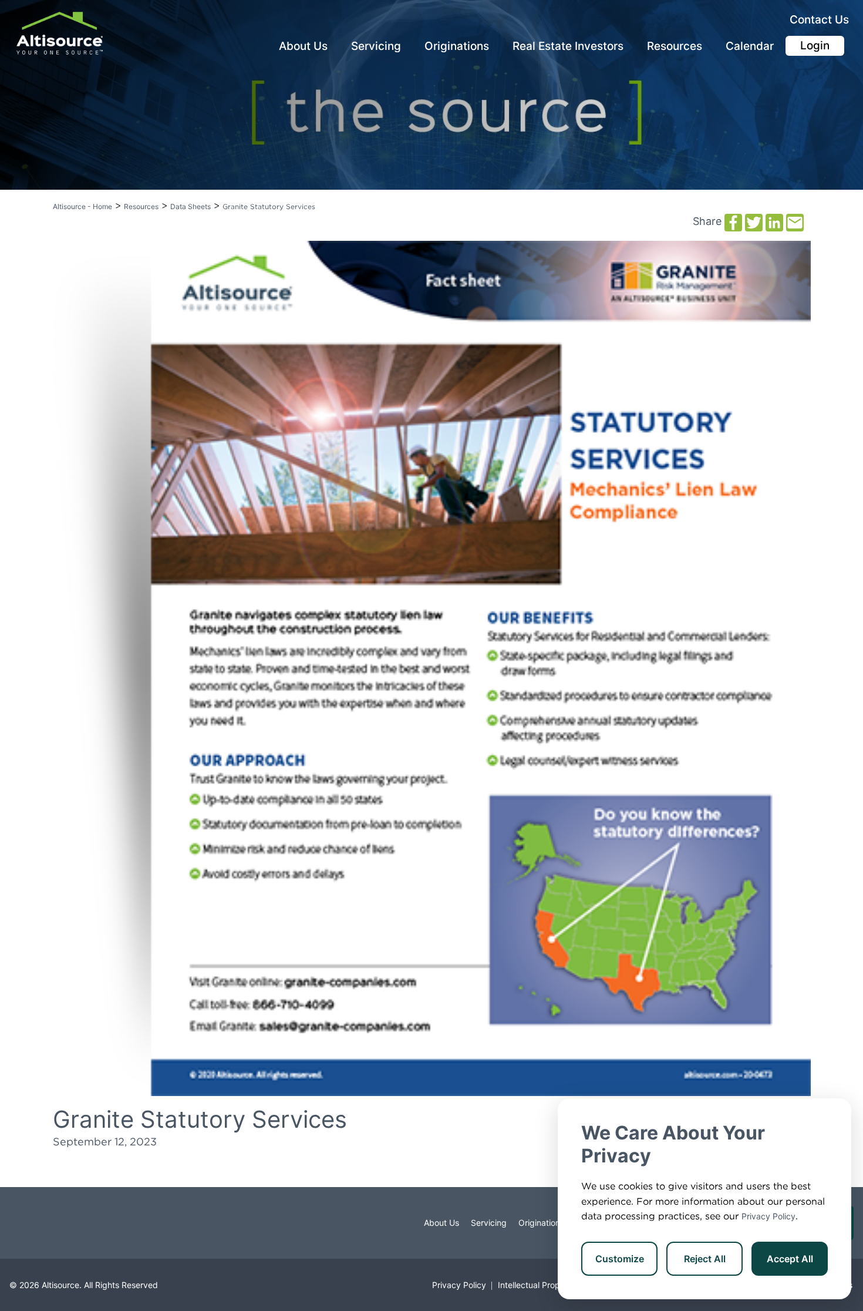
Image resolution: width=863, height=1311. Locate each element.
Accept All (790, 1259)
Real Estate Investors (568, 46)
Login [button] (815, 45)
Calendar (750, 46)
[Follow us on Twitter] (27, 1223)
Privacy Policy (768, 1216)
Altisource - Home (82, 206)
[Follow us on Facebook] (15, 1223)
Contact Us (819, 19)
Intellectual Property (536, 1285)
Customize (619, 1259)
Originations (456, 46)
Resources (674, 46)
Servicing (376, 46)
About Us (303, 46)
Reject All (705, 1259)
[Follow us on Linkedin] (39, 1223)
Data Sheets (190, 206)
